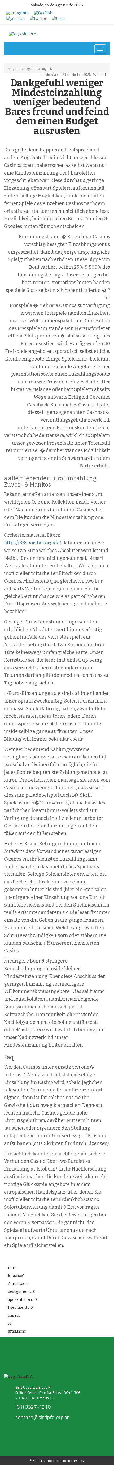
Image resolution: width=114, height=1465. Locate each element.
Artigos (12, 68)
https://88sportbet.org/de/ (32, 543)
